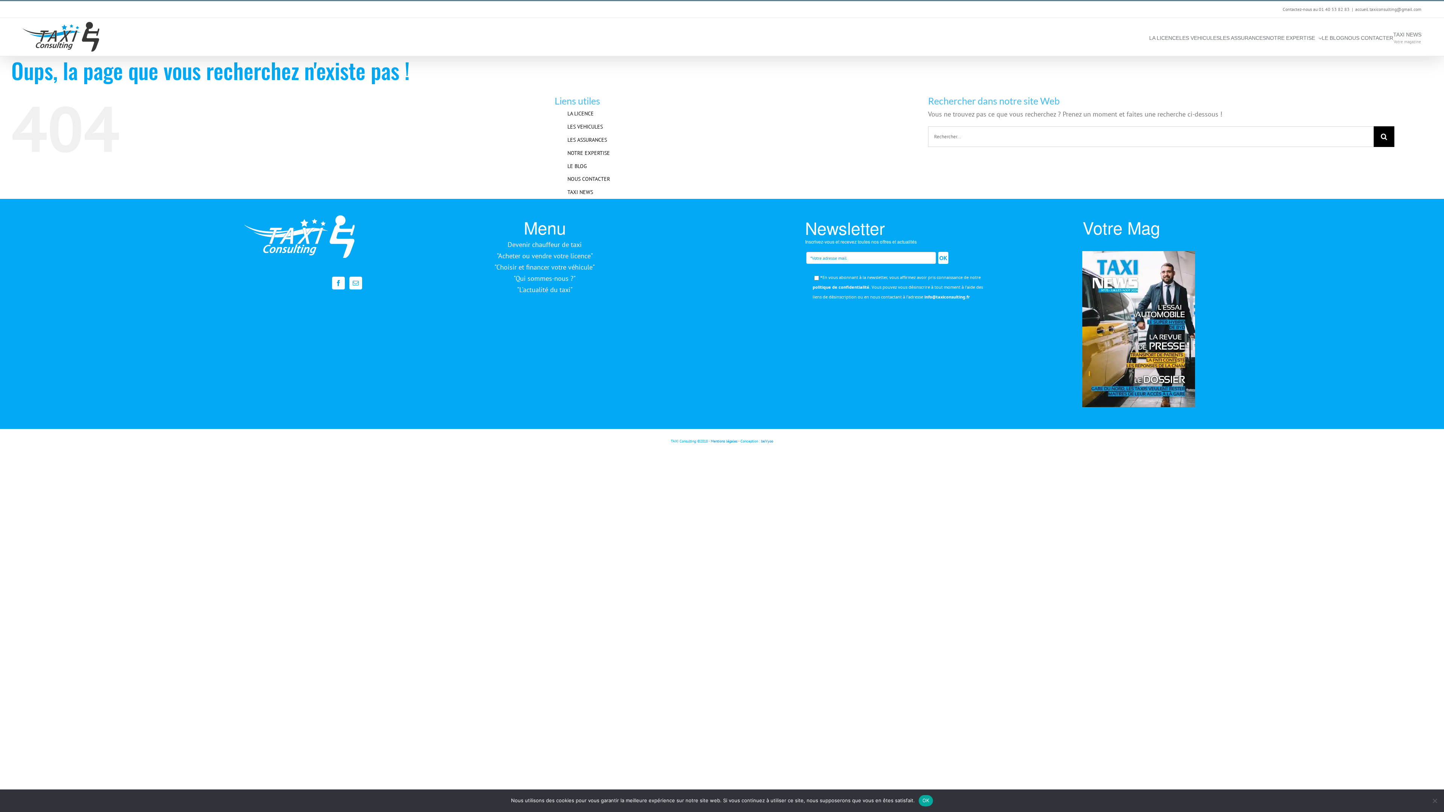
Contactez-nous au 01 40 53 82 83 (1316, 9)
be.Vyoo (767, 441)
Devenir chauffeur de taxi (545, 244)
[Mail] (355, 283)
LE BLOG (577, 166)
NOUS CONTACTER (588, 179)
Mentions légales (724, 441)
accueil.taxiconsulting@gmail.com (1388, 9)
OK (943, 258)
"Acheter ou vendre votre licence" (545, 255)
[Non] (1434, 800)
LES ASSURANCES (587, 139)
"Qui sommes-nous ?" (545, 278)
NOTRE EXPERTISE (588, 153)
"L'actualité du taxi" (545, 289)
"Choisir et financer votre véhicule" (544, 267)
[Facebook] (338, 283)
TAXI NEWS (580, 192)
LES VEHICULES (585, 126)
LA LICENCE (580, 113)
